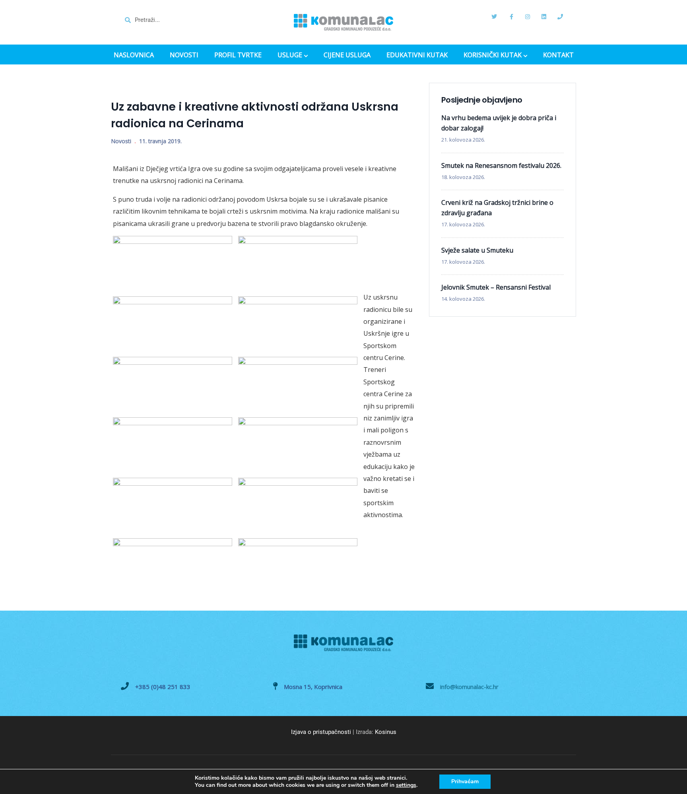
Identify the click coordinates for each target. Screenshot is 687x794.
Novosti (121, 141)
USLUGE (290, 55)
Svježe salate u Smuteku (477, 250)
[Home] (343, 22)
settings (406, 785)
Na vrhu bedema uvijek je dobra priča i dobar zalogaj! (498, 122)
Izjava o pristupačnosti (321, 732)
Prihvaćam (465, 781)
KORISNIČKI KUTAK (493, 55)
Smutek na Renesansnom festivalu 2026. (501, 165)
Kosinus (385, 732)
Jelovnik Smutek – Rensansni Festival (496, 287)
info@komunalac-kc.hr (469, 687)
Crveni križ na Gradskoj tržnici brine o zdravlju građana (497, 207)
